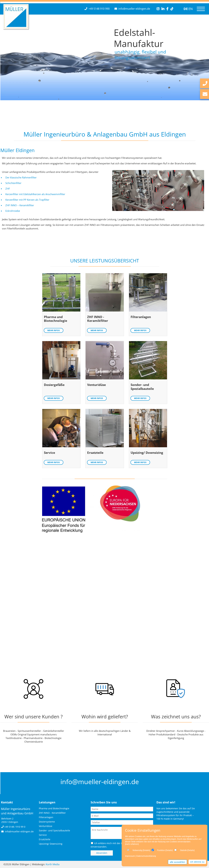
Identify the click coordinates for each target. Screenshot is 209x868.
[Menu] (201, 9)
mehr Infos (53, 330)
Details (146, 850)
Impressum (130, 856)
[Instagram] (158, 8)
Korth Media (52, 864)
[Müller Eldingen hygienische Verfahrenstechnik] (16, 28)
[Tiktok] (171, 8)
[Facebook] (167, 8)
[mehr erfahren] (132, 844)
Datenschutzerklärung (146, 856)
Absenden (101, 852)
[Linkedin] (162, 8)
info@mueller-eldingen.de (134, 8)
